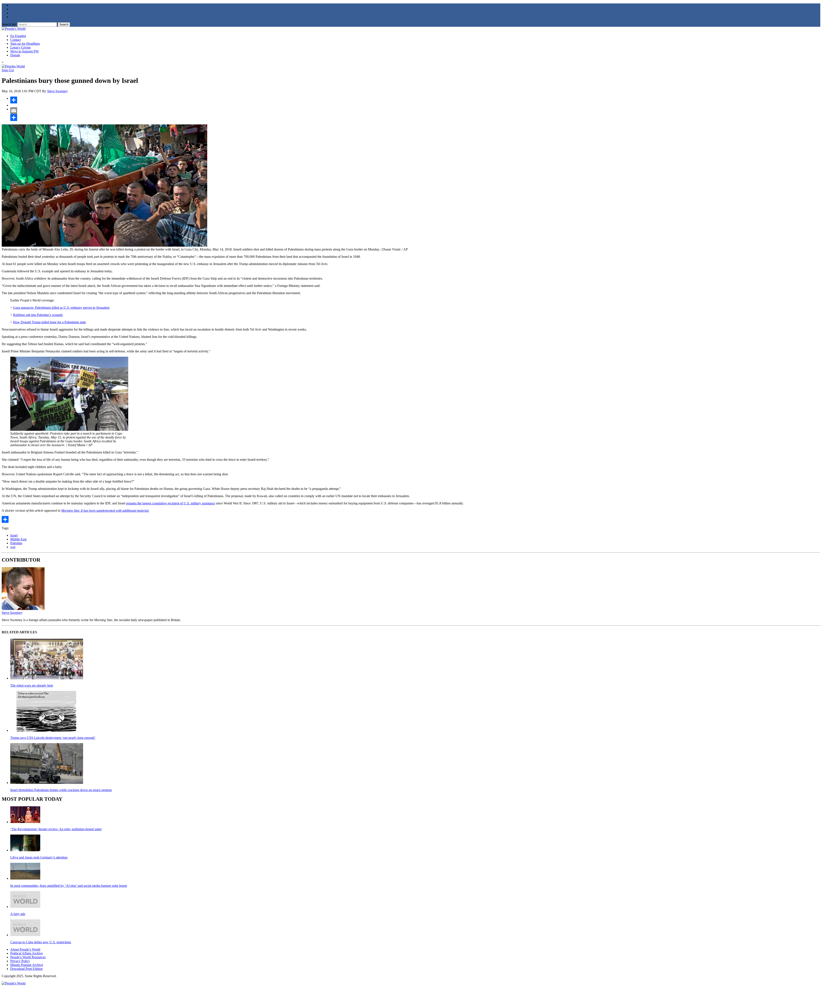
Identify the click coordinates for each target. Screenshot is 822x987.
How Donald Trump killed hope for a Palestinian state (49, 322)
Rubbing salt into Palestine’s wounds (38, 315)
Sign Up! (8, 70)
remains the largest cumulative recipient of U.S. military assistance (170, 503)
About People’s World (25, 949)
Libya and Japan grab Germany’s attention (38, 857)
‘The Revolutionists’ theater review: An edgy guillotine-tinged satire (56, 829)
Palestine (16, 543)
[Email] (415, 110)
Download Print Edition (26, 969)
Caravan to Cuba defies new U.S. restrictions (40, 942)
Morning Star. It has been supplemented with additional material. (105, 510)
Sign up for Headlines (25, 43)
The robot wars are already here (31, 685)
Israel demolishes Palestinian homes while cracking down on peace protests (61, 790)
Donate (15, 55)
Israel (14, 535)
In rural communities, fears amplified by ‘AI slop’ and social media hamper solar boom (68, 885)
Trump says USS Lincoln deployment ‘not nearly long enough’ (52, 738)
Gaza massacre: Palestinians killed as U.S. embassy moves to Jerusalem (61, 307)
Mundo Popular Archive (26, 965)
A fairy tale (17, 914)
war (12, 547)
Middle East (18, 539)
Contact (15, 40)
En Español (18, 36)
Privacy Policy (20, 961)
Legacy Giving (20, 47)
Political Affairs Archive (26, 953)
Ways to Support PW (24, 51)
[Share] (415, 100)
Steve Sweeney (57, 91)
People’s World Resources (28, 957)
